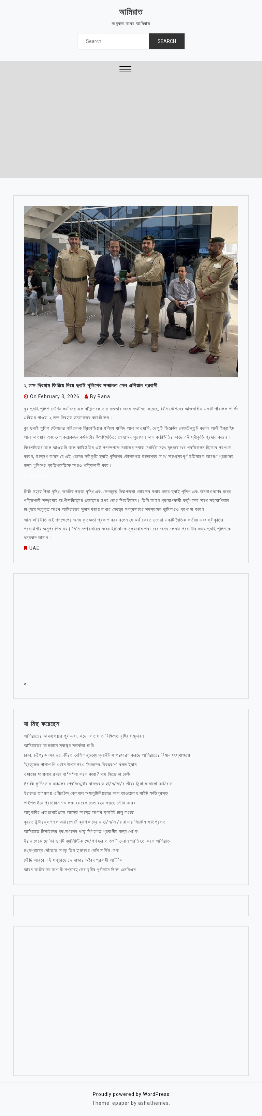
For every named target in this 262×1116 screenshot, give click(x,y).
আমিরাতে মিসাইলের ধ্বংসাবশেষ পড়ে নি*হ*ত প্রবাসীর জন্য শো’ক (81, 831)
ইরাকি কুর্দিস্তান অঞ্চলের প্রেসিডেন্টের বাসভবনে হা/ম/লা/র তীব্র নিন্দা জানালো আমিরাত (98, 783)
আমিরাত (131, 12)
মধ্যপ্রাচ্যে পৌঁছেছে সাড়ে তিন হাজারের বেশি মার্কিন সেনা (71, 850)
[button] (125, 70)
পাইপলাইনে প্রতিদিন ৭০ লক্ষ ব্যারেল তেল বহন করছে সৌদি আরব (80, 802)
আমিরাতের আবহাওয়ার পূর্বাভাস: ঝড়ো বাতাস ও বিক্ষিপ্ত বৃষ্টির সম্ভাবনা (84, 736)
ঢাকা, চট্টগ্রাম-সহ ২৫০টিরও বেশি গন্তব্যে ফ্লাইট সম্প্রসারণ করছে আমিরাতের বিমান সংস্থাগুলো (107, 755)
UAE (34, 548)
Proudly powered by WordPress (131, 1094)
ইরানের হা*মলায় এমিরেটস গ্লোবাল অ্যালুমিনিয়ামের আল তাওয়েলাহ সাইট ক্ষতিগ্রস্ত (96, 793)
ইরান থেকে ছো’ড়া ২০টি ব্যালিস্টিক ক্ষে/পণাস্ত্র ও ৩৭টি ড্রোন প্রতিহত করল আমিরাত (97, 841)
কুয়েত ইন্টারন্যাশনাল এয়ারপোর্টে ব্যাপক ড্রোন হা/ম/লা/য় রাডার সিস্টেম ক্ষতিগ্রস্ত (95, 822)
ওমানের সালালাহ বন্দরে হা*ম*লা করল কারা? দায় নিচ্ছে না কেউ (77, 774)
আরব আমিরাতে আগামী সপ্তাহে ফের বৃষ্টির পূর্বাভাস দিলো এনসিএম (80, 869)
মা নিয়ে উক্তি (35, 476)
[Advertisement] (131, 127)
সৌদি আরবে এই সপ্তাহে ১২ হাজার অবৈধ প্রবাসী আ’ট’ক (73, 860)
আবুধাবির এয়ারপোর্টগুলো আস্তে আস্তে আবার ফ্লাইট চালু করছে (79, 812)
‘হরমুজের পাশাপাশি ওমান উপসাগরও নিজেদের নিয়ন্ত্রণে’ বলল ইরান (80, 764)
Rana (104, 396)
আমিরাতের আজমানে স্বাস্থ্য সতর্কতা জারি (59, 745)
